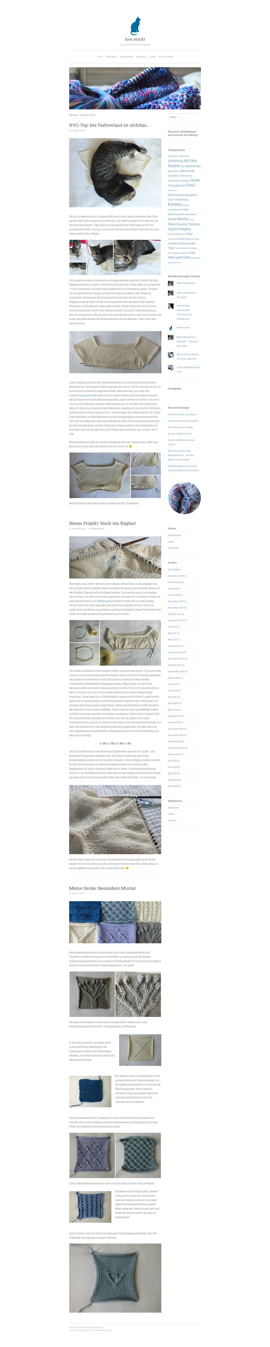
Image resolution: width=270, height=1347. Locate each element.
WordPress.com (103, 1330)
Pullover (194, 224)
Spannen (190, 239)
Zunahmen (172, 263)
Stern (197, 239)
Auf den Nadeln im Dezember (183, 420)
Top (177, 248)
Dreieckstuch (177, 185)
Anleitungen (166, 57)
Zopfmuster (195, 258)
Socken (181, 238)
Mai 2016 (172, 696)
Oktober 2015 (174, 741)
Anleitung (175, 161)
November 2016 (176, 658)
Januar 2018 (174, 594)
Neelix (182, 218)
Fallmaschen (140, 1191)
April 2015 (173, 779)
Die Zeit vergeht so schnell (182, 414)
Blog (99, 57)
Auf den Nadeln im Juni (180, 433)
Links (153, 57)
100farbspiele (104, 601)
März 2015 (173, 786)
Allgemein (173, 807)
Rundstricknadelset (176, 234)
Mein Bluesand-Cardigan (180, 427)
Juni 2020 (173, 569)
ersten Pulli (127, 583)
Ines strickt (135, 39)
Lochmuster (175, 209)
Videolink (75, 1237)
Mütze (172, 219)
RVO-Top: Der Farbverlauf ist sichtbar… (109, 125)
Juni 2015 (172, 767)
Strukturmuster (186, 243)
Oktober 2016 (174, 665)
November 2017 (176, 607)
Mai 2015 (172, 773)
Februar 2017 (174, 646)
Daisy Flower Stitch (132, 1183)
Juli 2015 (172, 760)
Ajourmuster (183, 156)
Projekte (141, 57)
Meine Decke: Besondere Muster (102, 888)
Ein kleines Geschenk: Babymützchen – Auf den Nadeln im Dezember (181, 455)
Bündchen (173, 180)
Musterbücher (191, 214)
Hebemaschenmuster (182, 195)
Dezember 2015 (176, 728)
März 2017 (173, 639)
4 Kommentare (97, 529)
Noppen (191, 220)
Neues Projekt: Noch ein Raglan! (102, 523)
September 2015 (176, 747)
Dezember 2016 (176, 652)
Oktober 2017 (174, 614)
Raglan (185, 229)
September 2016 (176, 671)
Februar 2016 (174, 716)
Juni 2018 (172, 588)
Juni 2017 (172, 626)
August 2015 (174, 754)
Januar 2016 (174, 722)
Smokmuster (172, 239)
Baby (183, 166)
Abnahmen (173, 156)
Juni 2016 (172, 690)
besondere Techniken (180, 175)
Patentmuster (178, 224)
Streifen (172, 243)
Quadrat (174, 229)
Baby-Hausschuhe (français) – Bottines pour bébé (187, 341)
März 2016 (173, 709)
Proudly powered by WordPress (86, 1327)
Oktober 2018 (174, 582)
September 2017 (176, 620)
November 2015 (176, 735)
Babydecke (193, 166)
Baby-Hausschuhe (186, 283)
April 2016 (173, 703)
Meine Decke (126, 57)
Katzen (174, 204)
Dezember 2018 (176, 575)
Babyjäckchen (174, 171)
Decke (195, 180)
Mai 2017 (172, 633)
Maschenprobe (176, 214)
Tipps (171, 248)
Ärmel (178, 263)
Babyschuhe (187, 170)
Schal (189, 233)
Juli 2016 (172, 684)
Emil (191, 184)
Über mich (111, 57)
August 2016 (174, 677)
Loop (100, 863)
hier (121, 722)
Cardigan (184, 180)
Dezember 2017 (176, 601)
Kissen (185, 204)
